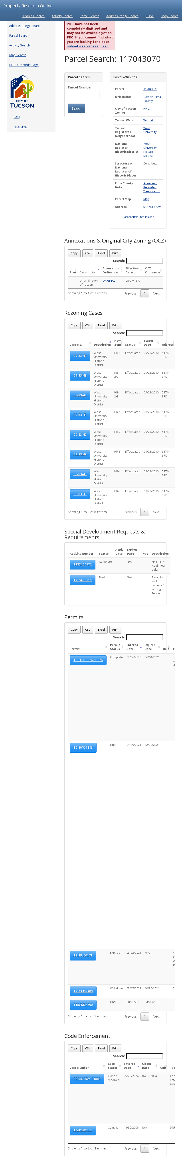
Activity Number (81, 553)
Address (121, 207)
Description (87, 272)
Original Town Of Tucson (88, 283)
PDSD (150, 16)
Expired (115, 952)
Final (102, 577)
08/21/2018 (134, 1002)
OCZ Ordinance (152, 270)
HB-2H (116, 394)
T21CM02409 (83, 991)
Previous (130, 293)
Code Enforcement (87, 1036)
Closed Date (147, 1066)
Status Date (149, 343)
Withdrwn (116, 988)
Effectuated (132, 353)
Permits (73, 617)
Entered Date (132, 647)
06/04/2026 (152, 657)
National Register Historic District (126, 148)
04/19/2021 (134, 745)
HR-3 (117, 451)
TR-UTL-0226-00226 (88, 660)
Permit (75, 649)
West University (149, 130)
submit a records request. (88, 46)
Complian (114, 1127)
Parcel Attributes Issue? (138, 217)
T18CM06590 (83, 1005)
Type (144, 553)
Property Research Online (27, 5)
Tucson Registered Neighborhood (125, 132)
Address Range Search (122, 16)
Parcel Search (89, 16)
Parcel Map (123, 199)
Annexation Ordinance (111, 270)
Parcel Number (80, 87)
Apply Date (119, 551)
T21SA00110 (82, 580)
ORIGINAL (109, 281)
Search (76, 108)
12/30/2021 (152, 745)
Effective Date (132, 270)
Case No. (76, 345)
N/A (129, 561)
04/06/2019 (152, 1002)
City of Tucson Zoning (125, 110)
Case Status (113, 1066)
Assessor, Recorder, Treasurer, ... (151, 187)
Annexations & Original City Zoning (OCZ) (115, 240)
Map (146, 199)
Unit (166, 649)
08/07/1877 (133, 281)
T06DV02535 (82, 1130)
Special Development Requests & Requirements (104, 534)
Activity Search (62, 16)
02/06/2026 (134, 657)
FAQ (17, 117)
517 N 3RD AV (152, 207)
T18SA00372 (82, 564)
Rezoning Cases (83, 313)
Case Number (79, 1068)
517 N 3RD (165, 355)
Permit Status (115, 647)
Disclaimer (21, 126)
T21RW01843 (83, 747)
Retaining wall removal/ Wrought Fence (158, 585)
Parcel (119, 89)
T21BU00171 (82, 955)
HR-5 (117, 491)
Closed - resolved (114, 1078)
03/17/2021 (134, 988)
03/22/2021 (134, 952)
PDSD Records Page (24, 65)
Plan (73, 272)
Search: (119, 261)
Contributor (151, 163)
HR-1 (117, 412)
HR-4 (117, 471)
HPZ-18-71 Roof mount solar (159, 565)
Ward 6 (148, 120)
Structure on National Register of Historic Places (125, 169)
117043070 (150, 89)
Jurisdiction (123, 97)
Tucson (148, 97)
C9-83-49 (80, 355)
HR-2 (146, 108)
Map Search (169, 16)
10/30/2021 (152, 988)
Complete (105, 561)
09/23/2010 (151, 353)
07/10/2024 (149, 1076)
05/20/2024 (131, 1076)
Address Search (33, 16)
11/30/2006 (131, 1127)
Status (130, 345)
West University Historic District (149, 150)
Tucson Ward (124, 120)
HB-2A (116, 375)
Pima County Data (124, 185)
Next (156, 293)
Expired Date (132, 551)
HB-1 (117, 353)
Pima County (152, 99)
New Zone (118, 343)
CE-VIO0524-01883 (87, 1079)
